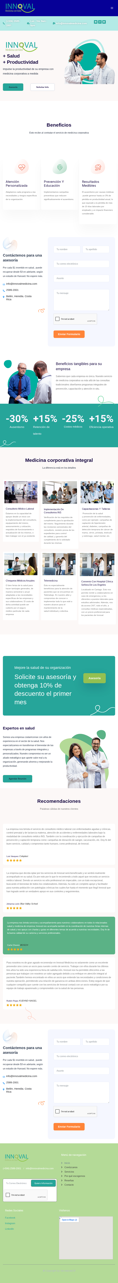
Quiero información (43, 1183)
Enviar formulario (69, 334)
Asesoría (94, 678)
